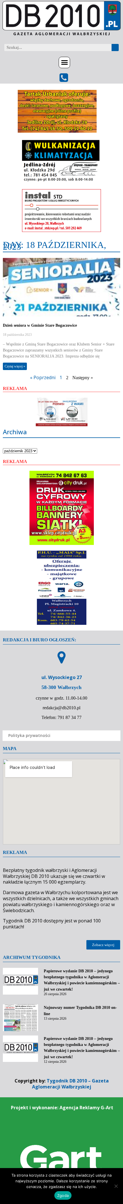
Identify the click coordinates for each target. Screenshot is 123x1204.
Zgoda (63, 1195)
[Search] (115, 47)
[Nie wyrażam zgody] (116, 1186)
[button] (64, 62)
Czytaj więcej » (15, 366)
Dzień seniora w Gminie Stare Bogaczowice (40, 325)
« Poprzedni (42, 377)
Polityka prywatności (29, 735)
